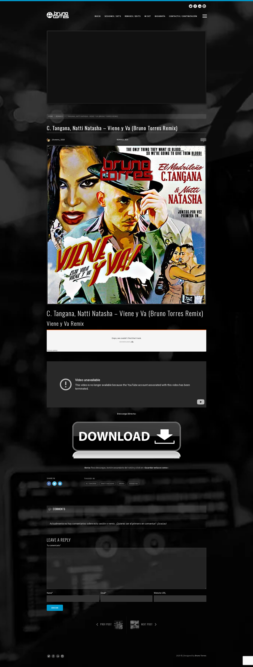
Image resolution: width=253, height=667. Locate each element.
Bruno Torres (200, 655)
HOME (50, 116)
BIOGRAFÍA (160, 16)
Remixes (59, 116)
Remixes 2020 (122, 139)
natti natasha (108, 483)
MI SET (148, 16)
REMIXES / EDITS (133, 16)
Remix (122, 483)
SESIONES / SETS (113, 16)
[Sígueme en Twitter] (190, 6)
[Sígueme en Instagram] (204, 6)
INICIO (98, 16)
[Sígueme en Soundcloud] (199, 6)
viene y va (134, 483)
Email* (103, 592)
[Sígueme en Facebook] (195, 6)
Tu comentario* (54, 545)
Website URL (160, 592)
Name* (50, 592)
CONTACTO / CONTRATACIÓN (183, 16)
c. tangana (91, 483)
